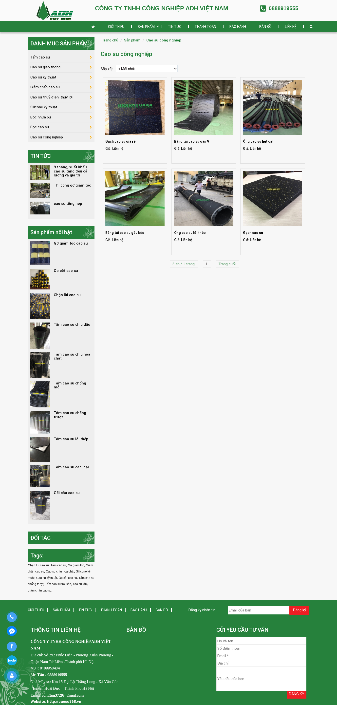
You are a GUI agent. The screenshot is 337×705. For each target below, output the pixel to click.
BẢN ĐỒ (265, 27)
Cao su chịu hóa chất (60, 571)
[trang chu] (94, 26)
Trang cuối (227, 264)
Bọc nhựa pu (40, 117)
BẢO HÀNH (237, 27)
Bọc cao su (39, 127)
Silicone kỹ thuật (43, 107)
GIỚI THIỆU (116, 27)
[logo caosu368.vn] (55, 10)
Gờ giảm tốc (76, 565)
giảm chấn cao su (40, 590)
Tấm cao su (40, 57)
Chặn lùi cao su (38, 565)
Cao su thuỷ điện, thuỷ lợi (51, 97)
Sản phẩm (132, 40)
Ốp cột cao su (68, 578)
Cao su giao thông (45, 67)
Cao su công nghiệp (163, 40)
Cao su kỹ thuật (43, 77)
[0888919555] (11, 617)
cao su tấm (80, 584)
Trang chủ (110, 40)
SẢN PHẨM (146, 27)
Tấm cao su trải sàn (58, 584)
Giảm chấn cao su (45, 87)
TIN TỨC (174, 27)
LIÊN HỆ (290, 27)
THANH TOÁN (205, 27)
